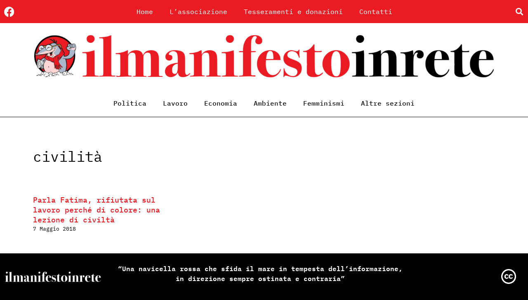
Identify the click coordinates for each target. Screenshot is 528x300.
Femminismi (323, 103)
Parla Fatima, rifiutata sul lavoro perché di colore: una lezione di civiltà (96, 209)
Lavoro (175, 103)
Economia (220, 103)
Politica (129, 103)
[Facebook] (9, 12)
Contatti (375, 11)
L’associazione (198, 11)
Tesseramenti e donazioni (293, 11)
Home (145, 11)
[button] (519, 12)
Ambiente (270, 103)
